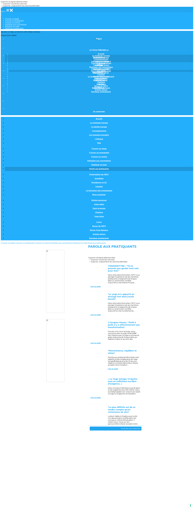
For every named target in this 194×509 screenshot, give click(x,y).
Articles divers (101, 90)
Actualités (101, 71)
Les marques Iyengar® (99, 135)
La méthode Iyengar (101, 56)
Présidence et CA (99, 183)
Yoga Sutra (99, 216)
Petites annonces (101, 76)
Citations (101, 82)
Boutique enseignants (101, 92)
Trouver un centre (12, 23)
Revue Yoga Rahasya (99, 230)
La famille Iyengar (99, 127)
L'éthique (99, 139)
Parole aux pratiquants (14, 28)
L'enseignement (101, 60)
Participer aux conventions (15, 24)
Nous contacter (99, 195)
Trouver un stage (12, 19)
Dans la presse (99, 208)
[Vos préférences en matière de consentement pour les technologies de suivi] (190, 505)
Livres (101, 84)
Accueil (101, 54)
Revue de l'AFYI (101, 86)
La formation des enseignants (99, 191)
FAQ (99, 143)
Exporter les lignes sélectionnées (14, 2)
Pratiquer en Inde (12, 26)
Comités (101, 75)
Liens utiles (101, 78)
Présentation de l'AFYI (101, 69)
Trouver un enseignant (14, 21)
